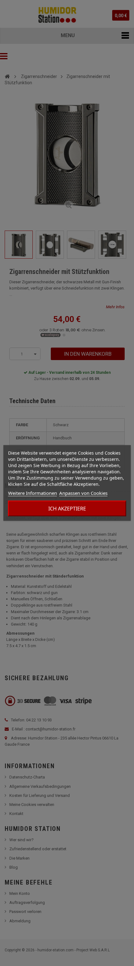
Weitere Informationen (32, 493)
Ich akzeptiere (67, 508)
